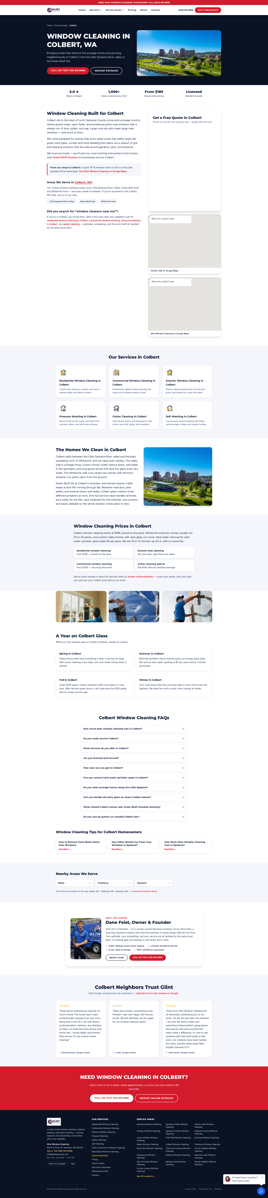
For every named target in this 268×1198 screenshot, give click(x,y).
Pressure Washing (100, 1136)
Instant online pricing (154, 96)
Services (94, 10)
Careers (95, 1175)
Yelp (73, 1163)
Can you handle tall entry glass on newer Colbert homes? (117, 797)
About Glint (116, 957)
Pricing (132, 10)
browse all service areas (145, 891)
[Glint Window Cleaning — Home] (53, 10)
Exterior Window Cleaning (103, 1132)
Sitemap (218, 1189)
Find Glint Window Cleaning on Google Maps (103, 171)
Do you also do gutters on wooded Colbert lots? (111, 816)
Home (82, 10)
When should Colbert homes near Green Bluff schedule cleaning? (121, 807)
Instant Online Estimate (156, 1098)
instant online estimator (140, 576)
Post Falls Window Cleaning (178, 1137)
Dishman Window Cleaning (178, 1155)
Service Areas (113, 10)
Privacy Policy (191, 1189)
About (143, 10)
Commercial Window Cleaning (105, 1128)
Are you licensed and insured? (101, 758)
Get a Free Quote (208, 10)
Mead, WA (94, 891)
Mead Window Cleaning (148, 1144)
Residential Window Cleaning (105, 1124)
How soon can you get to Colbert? (103, 768)
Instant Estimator (100, 1155)
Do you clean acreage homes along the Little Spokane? (115, 787)
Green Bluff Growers (66, 157)
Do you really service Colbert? (101, 738)
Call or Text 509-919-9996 (68, 70)
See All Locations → (146, 1176)
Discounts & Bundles (101, 1167)
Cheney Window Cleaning (148, 1131)
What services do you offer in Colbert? (106, 748)
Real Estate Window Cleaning (105, 1151)
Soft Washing (98, 1144)
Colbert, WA (83, 182)
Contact (155, 10)
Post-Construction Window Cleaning (108, 1147)
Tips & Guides (98, 1163)
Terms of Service (205, 1189)
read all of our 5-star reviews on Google (157, 993)
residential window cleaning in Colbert (67, 220)
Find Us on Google (57, 1163)
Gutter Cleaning (99, 1140)
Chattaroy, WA (107, 891)
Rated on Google (74, 96)
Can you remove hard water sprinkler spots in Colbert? (115, 777)
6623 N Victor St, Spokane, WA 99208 (65, 1147)
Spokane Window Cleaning (149, 1124)
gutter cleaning (71, 224)
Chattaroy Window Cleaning (207, 1144)
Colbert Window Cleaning (177, 1144)
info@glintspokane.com (57, 1154)
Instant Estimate (106, 70)
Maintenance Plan (100, 1171)
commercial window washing (104, 220)
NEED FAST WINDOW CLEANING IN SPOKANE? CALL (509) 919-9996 (134, 2)
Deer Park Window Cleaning (149, 1148)
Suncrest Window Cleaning (206, 1137)
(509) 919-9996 (186, 10)
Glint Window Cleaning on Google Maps (170, 333)
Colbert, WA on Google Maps (164, 270)
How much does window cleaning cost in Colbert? (112, 728)
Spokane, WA (122, 891)
